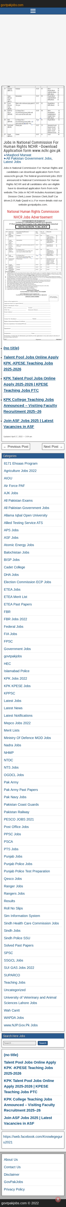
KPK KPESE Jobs (17, 686)
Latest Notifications (18, 715)
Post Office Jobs (16, 827)
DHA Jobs (11, 575)
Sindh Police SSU (17, 938)
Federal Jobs (13, 626)
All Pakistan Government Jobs (29, 158)
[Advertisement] (33, 50)
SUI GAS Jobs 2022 (19, 968)
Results (9, 901)
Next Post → (53, 446)
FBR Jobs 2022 (15, 619)
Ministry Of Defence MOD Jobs (27, 738)
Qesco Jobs (13, 879)
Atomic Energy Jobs (19, 545)
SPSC (8, 953)
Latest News (13, 708)
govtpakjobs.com (12, 5)
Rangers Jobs (14, 893)
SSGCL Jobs (13, 960)
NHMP (9, 752)
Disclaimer (11, 1174)
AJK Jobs (11, 493)
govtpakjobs (13, 656)
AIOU (8, 478)
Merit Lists (11, 730)
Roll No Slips (13, 908)
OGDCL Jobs (14, 775)
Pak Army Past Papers (21, 790)
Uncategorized (15, 990)
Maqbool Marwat (18, 155)
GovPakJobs (13, 1182)
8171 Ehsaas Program (21, 463)
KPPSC (9, 693)
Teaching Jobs (14, 982)
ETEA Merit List (15, 597)
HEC (7, 664)
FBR (7, 612)
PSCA (8, 841)
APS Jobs (11, 530)
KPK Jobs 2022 (15, 678)
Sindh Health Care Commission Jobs (31, 923)
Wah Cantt (12, 1010)
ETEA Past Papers (18, 604)
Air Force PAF (14, 486)
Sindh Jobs (12, 930)
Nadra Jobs (12, 745)
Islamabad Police (16, 671)
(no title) (11, 348)
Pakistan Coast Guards (21, 804)
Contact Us (12, 1167)
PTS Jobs (11, 849)
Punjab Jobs (13, 856)
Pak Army (11, 782)
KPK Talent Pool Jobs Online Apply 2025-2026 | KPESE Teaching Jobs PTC (30, 384)
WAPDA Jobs (14, 1018)
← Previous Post (15, 446)
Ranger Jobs (13, 886)
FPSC (8, 641)
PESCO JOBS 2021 (19, 819)
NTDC (8, 760)
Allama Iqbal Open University (25, 515)
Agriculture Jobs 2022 (20, 471)
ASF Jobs (11, 537)
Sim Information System (22, 916)
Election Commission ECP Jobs (27, 582)
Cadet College (14, 567)
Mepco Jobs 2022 (17, 723)
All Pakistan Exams (18, 500)
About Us (11, 1159)
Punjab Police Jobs (18, 864)
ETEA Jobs (12, 589)
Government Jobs (17, 649)
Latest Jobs (12, 162)
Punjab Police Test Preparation (27, 871)
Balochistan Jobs (16, 552)
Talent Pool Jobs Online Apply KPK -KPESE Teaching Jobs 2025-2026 (31, 363)
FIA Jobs (10, 634)
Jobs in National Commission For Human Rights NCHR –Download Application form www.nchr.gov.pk (32, 146)
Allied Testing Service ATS (23, 523)
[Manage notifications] (58, 1199)
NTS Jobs (11, 767)
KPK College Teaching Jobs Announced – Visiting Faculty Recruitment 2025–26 (30, 405)
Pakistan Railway (16, 812)
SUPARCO (12, 975)
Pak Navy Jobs (15, 797)
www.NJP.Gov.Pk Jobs (21, 1025)
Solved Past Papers (19, 945)
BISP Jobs (12, 560)
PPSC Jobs (12, 834)
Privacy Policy (14, 1189)
